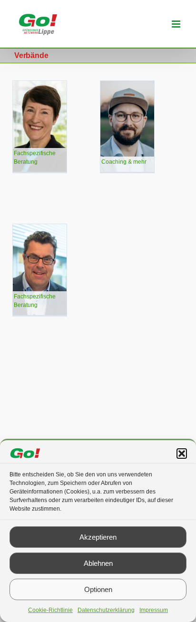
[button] (181, 453)
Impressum (153, 610)
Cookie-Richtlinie (50, 610)
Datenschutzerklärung (106, 610)
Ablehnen (98, 563)
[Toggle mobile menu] (177, 24)
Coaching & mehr (124, 161)
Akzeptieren (98, 537)
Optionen (98, 589)
